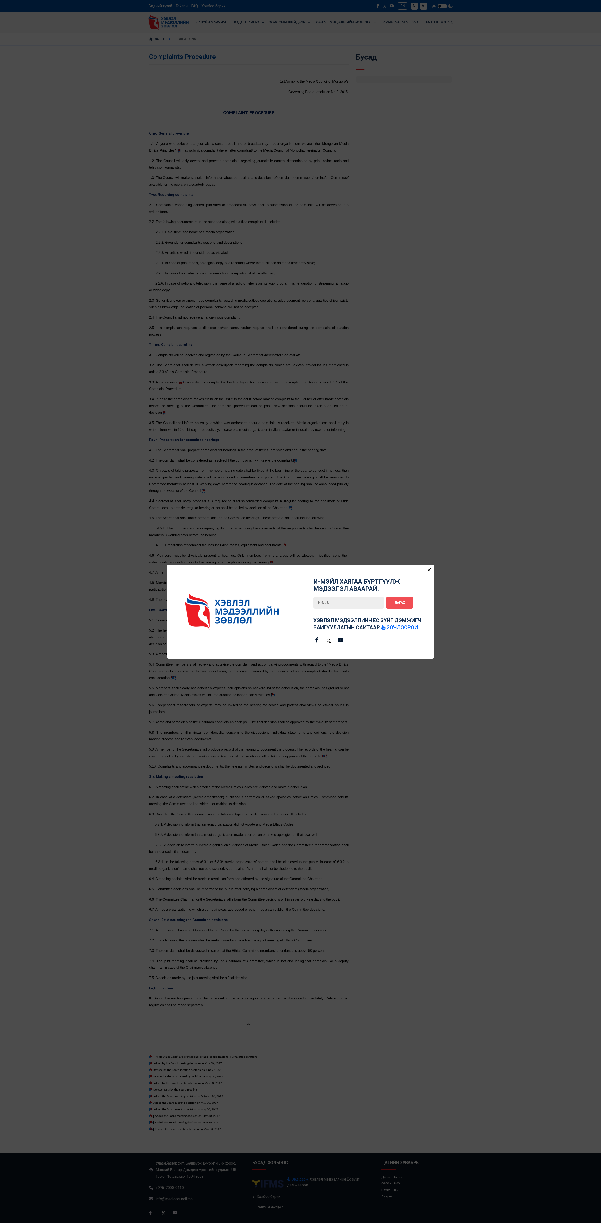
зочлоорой (401, 627)
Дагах (399, 603)
